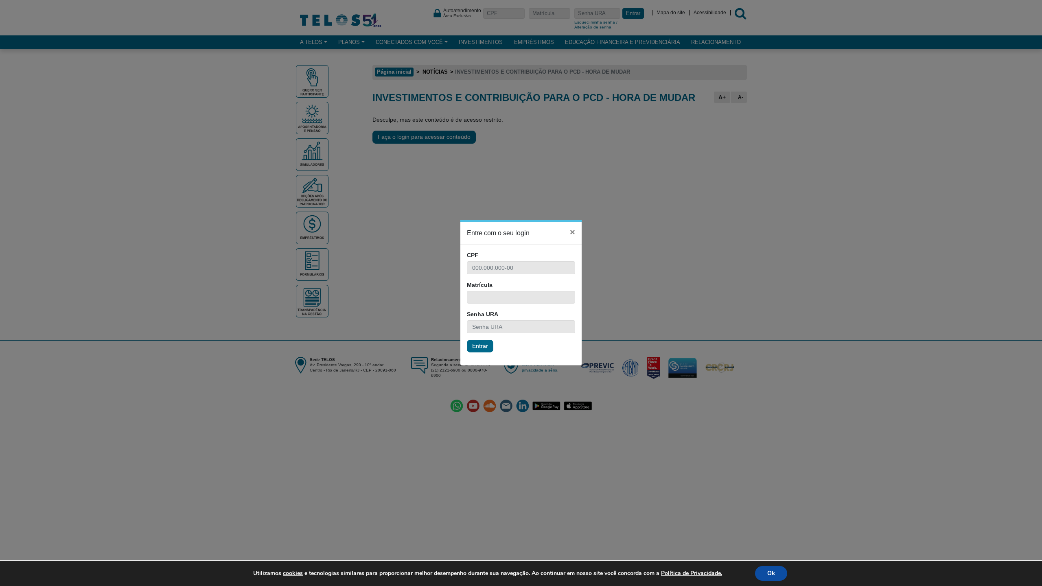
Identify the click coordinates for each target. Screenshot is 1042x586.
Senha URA (482, 314)
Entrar (480, 346)
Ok (771, 573)
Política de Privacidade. (691, 573)
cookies (293, 573)
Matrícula (480, 285)
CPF (472, 255)
